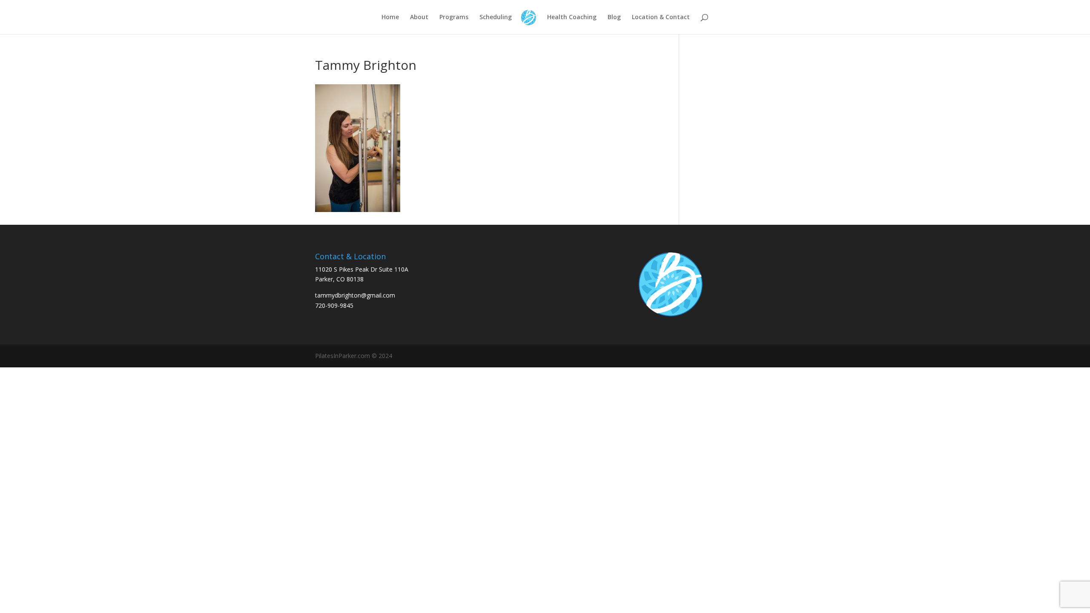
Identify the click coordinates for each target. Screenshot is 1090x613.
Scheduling (495, 17)
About (419, 17)
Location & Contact (661, 17)
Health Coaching (572, 17)
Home (390, 17)
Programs (453, 17)
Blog (614, 17)
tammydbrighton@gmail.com (355, 295)
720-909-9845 (334, 305)
